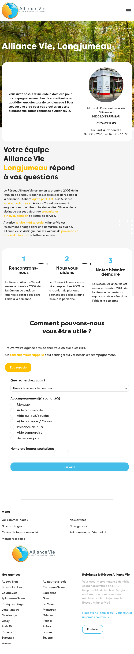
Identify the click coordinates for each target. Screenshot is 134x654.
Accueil (99, 28)
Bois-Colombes (12, 587)
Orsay (6, 621)
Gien (46, 598)
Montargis (50, 609)
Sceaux (48, 632)
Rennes (7, 632)
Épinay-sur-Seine (13, 598)
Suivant (70, 467)
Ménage (23, 404)
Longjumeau (10, 609)
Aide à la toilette (30, 410)
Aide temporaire (29, 432)
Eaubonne (50, 593)
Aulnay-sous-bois (54, 581)
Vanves (6, 643)
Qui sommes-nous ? (15, 520)
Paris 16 (7, 626)
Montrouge (9, 615)
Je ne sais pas (28, 438)
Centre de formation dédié (20, 532)
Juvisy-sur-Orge (13, 604)
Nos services (78, 520)
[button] (128, 10)
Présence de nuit (30, 427)
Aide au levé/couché (33, 415)
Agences (110, 28)
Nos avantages (12, 526)
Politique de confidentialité (88, 532)
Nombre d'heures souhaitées (32, 448)
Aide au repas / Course (34, 421)
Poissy (47, 626)
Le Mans (48, 604)
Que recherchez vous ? (27, 380)
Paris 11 (47, 621)
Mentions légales (13, 539)
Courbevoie (9, 593)
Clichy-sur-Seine (54, 587)
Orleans (48, 615)
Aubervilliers (10, 581)
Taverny (48, 637)
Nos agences (78, 526)
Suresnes (8, 637)
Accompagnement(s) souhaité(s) (35, 399)
